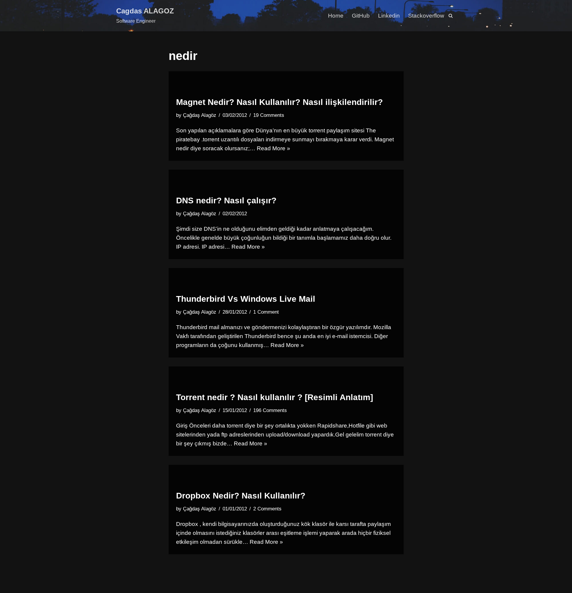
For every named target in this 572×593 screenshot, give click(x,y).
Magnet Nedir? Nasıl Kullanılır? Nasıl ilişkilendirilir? (279, 102)
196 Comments (270, 410)
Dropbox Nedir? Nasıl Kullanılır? (240, 495)
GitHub (361, 16)
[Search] (450, 15)
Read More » (273, 148)
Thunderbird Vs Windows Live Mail (245, 299)
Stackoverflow (426, 16)
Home (335, 16)
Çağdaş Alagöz (199, 115)
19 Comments (268, 115)
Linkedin (389, 16)
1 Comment (266, 312)
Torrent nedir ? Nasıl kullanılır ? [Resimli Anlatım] (274, 397)
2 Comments (267, 509)
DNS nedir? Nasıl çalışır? (226, 200)
